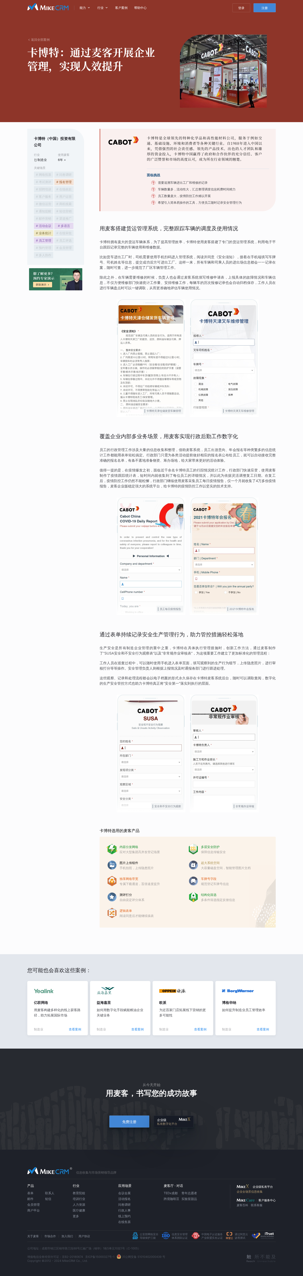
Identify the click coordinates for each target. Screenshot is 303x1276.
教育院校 (79, 1193)
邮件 (30, 1199)
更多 (76, 1216)
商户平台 (33, 1210)
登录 (241, 8)
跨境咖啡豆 (171, 1199)
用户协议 (84, 1236)
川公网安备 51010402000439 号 (143, 1256)
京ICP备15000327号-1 (99, 1256)
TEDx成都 (171, 1193)
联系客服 (256, 1205)
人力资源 (79, 1204)
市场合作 (50, 1236)
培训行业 (79, 1199)
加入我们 (67, 1236)
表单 (30, 1193)
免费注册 (129, 1122)
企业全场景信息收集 (250, 1191)
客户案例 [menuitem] (121, 8)
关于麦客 (33, 1236)
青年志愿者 (189, 1193)
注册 (265, 8)
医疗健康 (79, 1210)
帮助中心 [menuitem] (140, 8)
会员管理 (33, 1204)
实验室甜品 (189, 1199)
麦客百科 (242, 1205)
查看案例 (75, 1029)
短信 (48, 1199)
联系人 (49, 1193)
